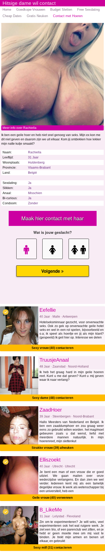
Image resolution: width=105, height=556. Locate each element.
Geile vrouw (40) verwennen (52, 497)
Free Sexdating (88, 9)
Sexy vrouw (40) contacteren (52, 348)
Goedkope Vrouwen (30, 9)
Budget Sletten (61, 9)
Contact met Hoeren (68, 16)
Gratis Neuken (37, 16)
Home (7, 9)
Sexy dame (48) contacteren (52, 398)
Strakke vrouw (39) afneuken (52, 448)
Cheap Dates (12, 16)
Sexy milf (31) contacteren (52, 547)
